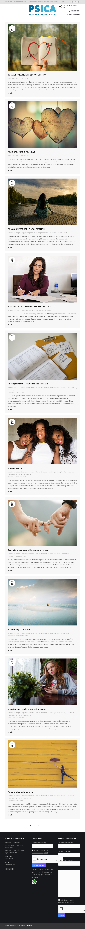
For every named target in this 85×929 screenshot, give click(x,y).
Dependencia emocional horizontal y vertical (28, 550)
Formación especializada (32, 387)
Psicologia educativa (42, 233)
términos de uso (37, 853)
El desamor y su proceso (19, 629)
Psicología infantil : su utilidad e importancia (28, 383)
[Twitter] (75, 2)
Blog (9, 78)
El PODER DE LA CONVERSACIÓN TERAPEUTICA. (29, 306)
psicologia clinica (29, 233)
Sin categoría (12, 390)
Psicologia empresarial (15, 474)
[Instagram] (78, 2)
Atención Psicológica (14, 233)
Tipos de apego (15, 468)
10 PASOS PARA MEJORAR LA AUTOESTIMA (27, 75)
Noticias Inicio (45, 387)
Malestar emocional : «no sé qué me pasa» (27, 709)
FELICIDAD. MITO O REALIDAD (21, 152)
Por (15, 78)
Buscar (67, 2)
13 (54, 825)
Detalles (10, 93)
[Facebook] (72, 2)
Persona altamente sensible (20, 792)
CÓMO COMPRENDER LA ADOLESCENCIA (26, 229)
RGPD (46, 853)
